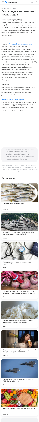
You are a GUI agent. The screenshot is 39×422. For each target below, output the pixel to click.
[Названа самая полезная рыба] (19, 197)
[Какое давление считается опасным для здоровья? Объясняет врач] (19, 256)
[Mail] (6, 2)
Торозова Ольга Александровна (20, 44)
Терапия (14, 8)
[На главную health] (12, 2)
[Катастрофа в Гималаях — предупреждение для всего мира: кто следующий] (19, 226)
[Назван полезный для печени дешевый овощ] (19, 402)
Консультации (5, 8)
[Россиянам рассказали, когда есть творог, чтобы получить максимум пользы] (19, 314)
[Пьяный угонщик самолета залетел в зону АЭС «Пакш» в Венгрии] (19, 373)
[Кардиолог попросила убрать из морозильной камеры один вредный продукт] (19, 343)
